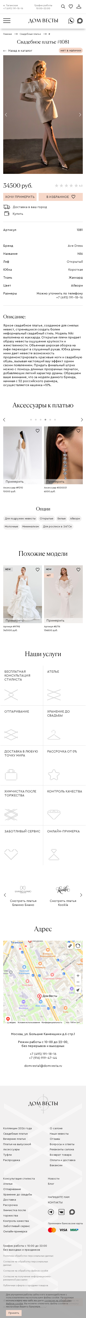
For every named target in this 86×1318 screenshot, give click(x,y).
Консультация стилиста (19, 1178)
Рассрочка (10, 1205)
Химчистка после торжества (20, 793)
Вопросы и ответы (62, 1144)
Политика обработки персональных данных (28, 1256)
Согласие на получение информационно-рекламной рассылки (27, 1278)
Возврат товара (60, 1154)
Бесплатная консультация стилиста (17, 675)
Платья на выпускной (17, 1144)
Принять (13, 1313)
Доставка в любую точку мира (21, 753)
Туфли (7, 1154)
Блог (51, 1183)
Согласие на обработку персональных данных (25, 1263)
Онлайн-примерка (63, 831)
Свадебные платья (15, 1133)
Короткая (75, 269)
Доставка (9, 1199)
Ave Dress (75, 245)
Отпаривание (16, 711)
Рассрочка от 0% (62, 751)
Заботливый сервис (22, 831)
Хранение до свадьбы (58, 713)
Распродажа (11, 1160)
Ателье (53, 671)
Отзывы (55, 1139)
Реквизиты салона (62, 1149)
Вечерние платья (14, 1139)
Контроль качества (64, 791)
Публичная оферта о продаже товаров (25, 1285)
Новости (53, 1178)
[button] (6, 114)
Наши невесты (59, 1133)
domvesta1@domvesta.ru (43, 1065)
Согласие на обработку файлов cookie (25, 1271)
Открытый (75, 261)
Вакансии (56, 1165)
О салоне (56, 1128)
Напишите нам (58, 1197)
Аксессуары (11, 1149)
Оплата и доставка (62, 1160)
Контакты (55, 1202)
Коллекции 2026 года (17, 1128)
